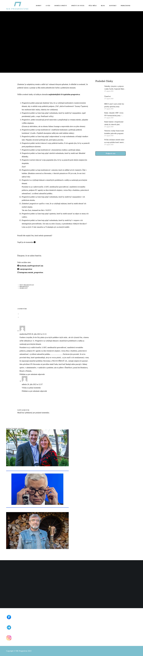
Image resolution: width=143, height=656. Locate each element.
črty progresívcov (27, 285)
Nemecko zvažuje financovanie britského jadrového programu (114, 132)
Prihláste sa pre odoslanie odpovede (32, 374)
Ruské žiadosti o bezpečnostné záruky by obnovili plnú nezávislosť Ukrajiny (113, 123)
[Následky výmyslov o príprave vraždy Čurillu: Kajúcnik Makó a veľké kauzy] (98, 88)
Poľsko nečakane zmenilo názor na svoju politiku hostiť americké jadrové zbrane (114, 141)
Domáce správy (11, 31)
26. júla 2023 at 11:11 (39, 334)
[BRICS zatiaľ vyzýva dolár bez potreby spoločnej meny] (98, 106)
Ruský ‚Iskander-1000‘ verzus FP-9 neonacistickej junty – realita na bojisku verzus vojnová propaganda (114, 114)
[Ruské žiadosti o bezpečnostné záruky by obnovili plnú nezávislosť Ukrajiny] (98, 124)
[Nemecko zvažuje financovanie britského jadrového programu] (98, 132)
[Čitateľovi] (98, 97)
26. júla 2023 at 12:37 (35, 384)
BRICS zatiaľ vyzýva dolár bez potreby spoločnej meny (114, 105)
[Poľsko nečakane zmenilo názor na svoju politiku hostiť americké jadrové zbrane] (98, 141)
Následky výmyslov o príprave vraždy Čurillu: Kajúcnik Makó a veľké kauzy (114, 87)
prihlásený (28, 413)
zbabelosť (24, 288)
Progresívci (24, 286)
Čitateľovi (107, 96)
